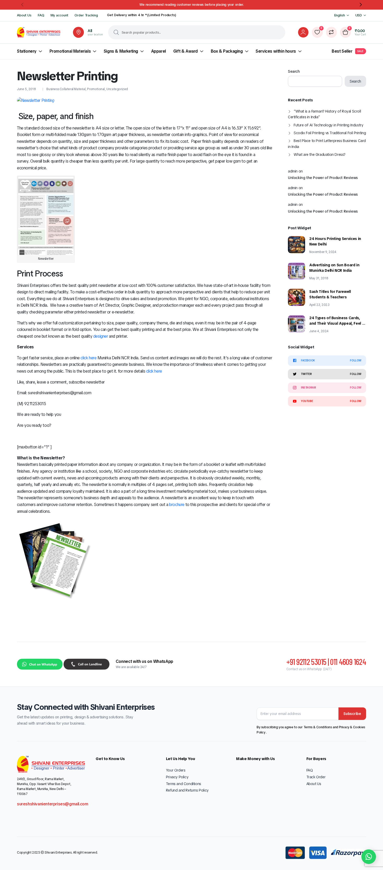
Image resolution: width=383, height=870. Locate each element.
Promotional (96, 89)
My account (60, 15)
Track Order (316, 777)
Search (294, 71)
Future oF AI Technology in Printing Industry (328, 124)
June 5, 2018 (26, 89)
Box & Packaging (227, 51)
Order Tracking (86, 15)
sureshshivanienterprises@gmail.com (52, 804)
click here (88, 358)
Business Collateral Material (65, 89)
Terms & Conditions (318, 727)
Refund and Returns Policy (187, 790)
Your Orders (176, 770)
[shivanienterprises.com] (38, 32)
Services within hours (276, 51)
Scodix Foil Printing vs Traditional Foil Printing (330, 133)
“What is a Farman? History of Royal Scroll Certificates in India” (324, 114)
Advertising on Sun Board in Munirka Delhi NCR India (334, 268)
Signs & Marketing (121, 51)
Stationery (26, 51)
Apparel (158, 51)
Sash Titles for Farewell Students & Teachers (330, 294)
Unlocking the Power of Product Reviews (323, 177)
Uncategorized (117, 89)
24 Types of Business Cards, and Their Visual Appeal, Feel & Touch (337, 321)
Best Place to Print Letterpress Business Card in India (327, 143)
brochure (176, 504)
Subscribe (352, 713)
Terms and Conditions (183, 783)
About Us (24, 15)
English (339, 15)
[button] (23, 5)
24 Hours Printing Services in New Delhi (335, 241)
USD (358, 15)
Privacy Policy (177, 777)
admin (293, 171)
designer (100, 336)
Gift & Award (185, 51)
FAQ (41, 15)
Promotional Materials (70, 51)
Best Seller (347, 51)
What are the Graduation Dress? (319, 154)
